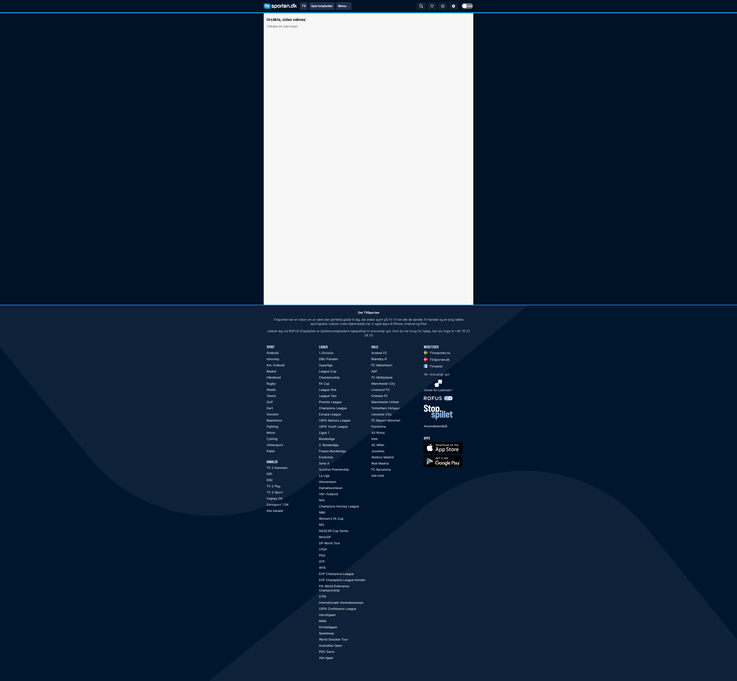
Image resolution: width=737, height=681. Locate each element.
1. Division (326, 353)
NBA (322, 512)
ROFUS (294, 331)
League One (327, 390)
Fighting (272, 426)
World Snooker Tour (333, 639)
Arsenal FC (379, 353)
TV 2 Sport (275, 492)
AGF (374, 371)
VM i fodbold (328, 494)
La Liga (324, 476)
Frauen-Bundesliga (332, 451)
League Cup (327, 371)
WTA (322, 568)
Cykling (272, 439)
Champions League (333, 408)
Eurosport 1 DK (278, 504)
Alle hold (377, 476)
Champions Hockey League (339, 506)
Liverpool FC (380, 390)
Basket (271, 371)
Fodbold (272, 353)
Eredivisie (326, 457)
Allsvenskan (327, 482)
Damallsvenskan (330, 488)
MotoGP (325, 537)
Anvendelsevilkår (435, 426)
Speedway (326, 633)
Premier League (330, 402)
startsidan (290, 26)
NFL (322, 525)
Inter (374, 439)
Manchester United (385, 402)
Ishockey (273, 359)
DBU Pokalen (328, 359)
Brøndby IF (379, 359)
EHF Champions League (336, 574)
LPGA (323, 549)
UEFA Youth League (333, 426)
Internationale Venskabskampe (341, 602)
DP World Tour (329, 543)
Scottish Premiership (334, 469)
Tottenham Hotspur (385, 408)
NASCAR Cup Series (333, 531)
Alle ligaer (326, 658)
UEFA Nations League (334, 420)
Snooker (273, 414)
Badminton (274, 420)
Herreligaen (327, 615)
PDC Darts (327, 652)
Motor (271, 433)
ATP (322, 561)
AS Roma (378, 433)
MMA (322, 621)
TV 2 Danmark (277, 468)
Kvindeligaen (328, 627)
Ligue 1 (324, 433)
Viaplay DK (275, 498)
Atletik (271, 390)
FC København (381, 365)
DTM (322, 596)
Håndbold (274, 377)
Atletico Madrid (382, 457)
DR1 (269, 474)
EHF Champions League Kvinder (342, 580)
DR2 (270, 480)
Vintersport (275, 445)
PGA (322, 555)
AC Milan (377, 445)
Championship (329, 377)
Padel (271, 451)
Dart (270, 408)
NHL (322, 500)
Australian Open (330, 645)
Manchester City (383, 383)
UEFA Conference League (337, 609)
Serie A (324, 463)
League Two (328, 396)
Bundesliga (327, 439)
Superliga (326, 365)
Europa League (330, 414)
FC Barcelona (381, 469)
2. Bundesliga (328, 445)
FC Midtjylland (381, 377)
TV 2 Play (274, 486)
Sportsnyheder (322, 6)
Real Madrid (380, 463)
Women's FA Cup (331, 518)
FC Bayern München (385, 420)
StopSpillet (308, 331)
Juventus (377, 451)
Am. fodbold (276, 365)
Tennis (271, 396)
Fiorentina (378, 426)
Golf (270, 402)
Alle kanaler (275, 511)
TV (304, 6)
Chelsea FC (379, 396)
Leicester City (381, 414)
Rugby (271, 383)
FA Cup (324, 383)
